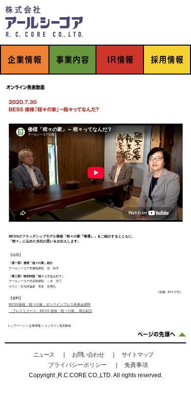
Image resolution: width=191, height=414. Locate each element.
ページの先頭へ (162, 334)
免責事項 (136, 365)
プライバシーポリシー (77, 365)
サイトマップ (137, 354)
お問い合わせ (88, 354)
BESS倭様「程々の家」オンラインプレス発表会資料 (50, 304)
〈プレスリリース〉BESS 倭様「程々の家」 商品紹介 (51, 310)
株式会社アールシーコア (44, 21)
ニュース (43, 354)
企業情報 (35, 325)
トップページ (16, 325)
